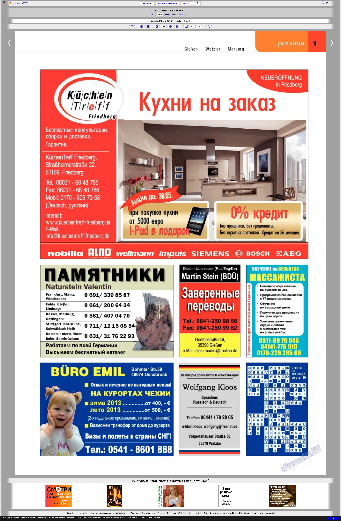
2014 (167, 14)
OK (333, 519)
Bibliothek (147, 3)
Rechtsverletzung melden (246, 513)
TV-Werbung (134, 513)
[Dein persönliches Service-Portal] (322, 3)
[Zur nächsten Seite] (148, 26)
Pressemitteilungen (86, 513)
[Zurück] (141, 26)
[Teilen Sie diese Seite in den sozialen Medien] (199, 26)
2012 (152, 14)
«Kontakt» (201, 480)
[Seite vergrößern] (157, 26)
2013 (160, 14)
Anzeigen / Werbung (167, 3)
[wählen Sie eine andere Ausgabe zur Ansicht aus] (132, 26)
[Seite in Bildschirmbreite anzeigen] (177, 26)
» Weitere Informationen (154, 518)
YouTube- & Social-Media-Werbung (172, 513)
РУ (329, 3)
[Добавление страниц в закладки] (209, 26)
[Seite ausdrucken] (193, 26)
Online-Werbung (148, 513)
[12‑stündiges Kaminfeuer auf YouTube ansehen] (114, 496)
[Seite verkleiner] (164, 26)
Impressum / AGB (267, 513)
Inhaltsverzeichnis (217, 513)
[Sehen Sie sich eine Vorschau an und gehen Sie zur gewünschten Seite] (186, 26)
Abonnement (193, 513)
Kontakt (187, 3)
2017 (188, 14)
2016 (181, 14)
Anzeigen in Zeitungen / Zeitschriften (111, 513)
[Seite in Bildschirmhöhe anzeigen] (170, 26)
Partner (204, 513)
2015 (174, 14)
